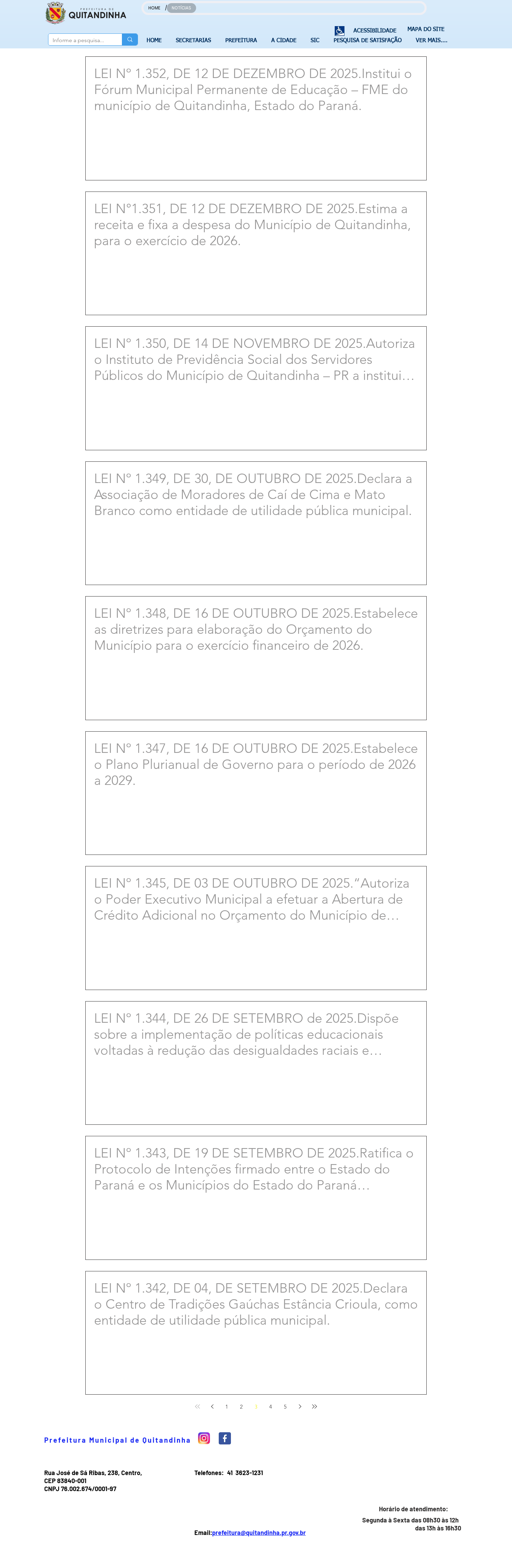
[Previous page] (212, 1406)
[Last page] (314, 1406)
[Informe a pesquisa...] (130, 39)
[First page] (197, 1406)
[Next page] (300, 1406)
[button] (195, 41)
